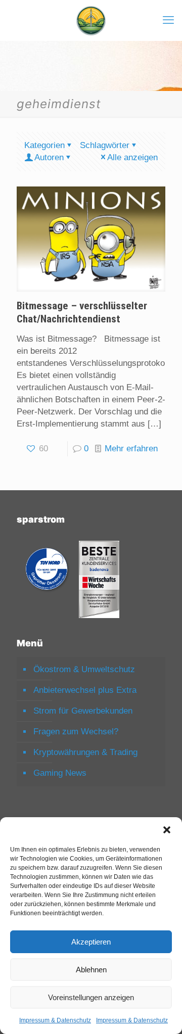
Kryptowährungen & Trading (85, 752)
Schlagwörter (104, 145)
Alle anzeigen (132, 157)
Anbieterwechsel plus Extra (84, 690)
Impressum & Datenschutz (55, 1020)
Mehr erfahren (131, 448)
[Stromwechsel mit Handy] (91, 20)
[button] (167, 830)
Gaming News (59, 773)
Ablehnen (91, 969)
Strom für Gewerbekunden (82, 711)
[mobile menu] (168, 20)
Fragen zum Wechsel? (75, 731)
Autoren (49, 157)
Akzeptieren (91, 941)
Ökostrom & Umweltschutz (84, 669)
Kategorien (44, 145)
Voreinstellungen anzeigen (91, 997)
